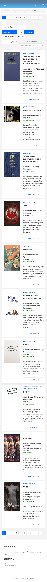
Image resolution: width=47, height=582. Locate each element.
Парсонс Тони (33, 303)
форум (12, 552)
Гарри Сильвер (34, 306)
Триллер (26, 246)
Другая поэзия (28, 53)
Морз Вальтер (33, 167)
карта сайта (25, 552)
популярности (9, 36)
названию (29, 32)
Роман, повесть (29, 202)
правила (33, 552)
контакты (18, 552)
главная (6, 552)
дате (20, 32)
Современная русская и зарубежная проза (32, 387)
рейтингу (20, 36)
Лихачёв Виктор (34, 115)
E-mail (11, 565)
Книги (13, 11)
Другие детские (29, 153)
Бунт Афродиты (34, 448)
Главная (6, 11)
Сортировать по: (9, 32)
